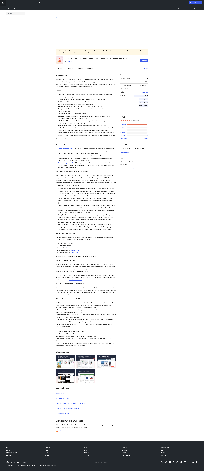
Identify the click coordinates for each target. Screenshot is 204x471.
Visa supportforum (125, 152)
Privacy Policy (75, 253)
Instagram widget (143, 105)
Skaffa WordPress (195, 2)
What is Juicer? (60, 393)
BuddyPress (164, 455)
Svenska (24, 462)
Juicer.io (69, 61)
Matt (162, 450)
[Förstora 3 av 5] (114, 357)
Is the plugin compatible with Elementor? (67, 408)
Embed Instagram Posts (65, 148)
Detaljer (59, 68)
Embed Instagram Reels (65, 156)
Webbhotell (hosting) (12, 452)
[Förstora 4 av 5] (73, 371)
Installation (80, 68)
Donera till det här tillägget (128, 168)
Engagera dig (125, 447)
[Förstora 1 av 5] (73, 357)
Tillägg (47, 452)
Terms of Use (75, 250)
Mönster (47, 455)
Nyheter (8, 450)
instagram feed (144, 95)
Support (146, 68)
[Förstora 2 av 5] (93, 357)
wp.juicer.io (62, 139)
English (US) (145, 92)
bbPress (163, 452)
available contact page (75, 280)
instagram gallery (143, 99)
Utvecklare (86, 452)
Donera (124, 452)
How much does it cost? (63, 398)
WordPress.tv (88, 455)
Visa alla (145, 138)
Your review (123, 138)
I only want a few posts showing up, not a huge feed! (71, 403)
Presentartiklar (126, 455)
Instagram (136, 95)
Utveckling (90, 68)
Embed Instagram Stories (66, 163)
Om (7, 447)
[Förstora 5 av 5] (93, 371)
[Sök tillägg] (23, 13)
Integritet (8, 455)
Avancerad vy (124, 110)
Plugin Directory (10, 8)
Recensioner (69, 68)
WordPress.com (165, 447)
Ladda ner (144, 60)
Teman (47, 450)
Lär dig (85, 447)
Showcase (47, 447)
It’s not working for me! (62, 413)
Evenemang (125, 450)
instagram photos (143, 102)
